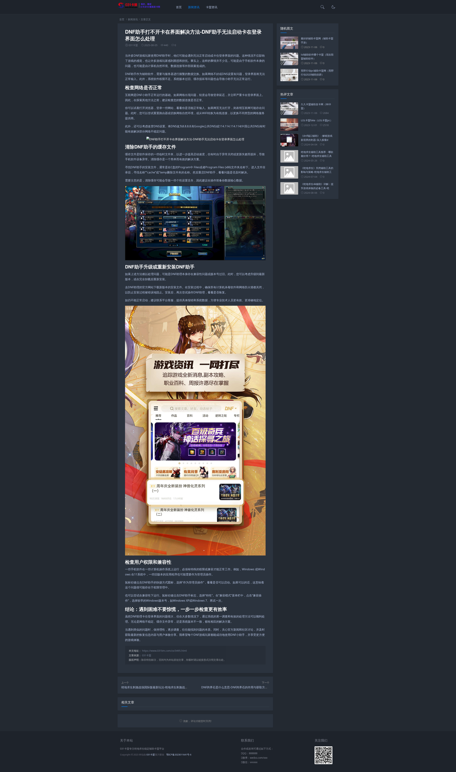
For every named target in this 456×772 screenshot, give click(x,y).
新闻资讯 (194, 7)
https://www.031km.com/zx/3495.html (164, 650)
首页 (179, 7)
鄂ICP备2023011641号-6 (178, 754)
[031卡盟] (139, 7)
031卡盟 (146, 655)
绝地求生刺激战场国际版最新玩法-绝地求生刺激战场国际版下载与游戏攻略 (168, 687)
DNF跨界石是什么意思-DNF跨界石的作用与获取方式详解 (237, 687)
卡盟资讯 (211, 7)
